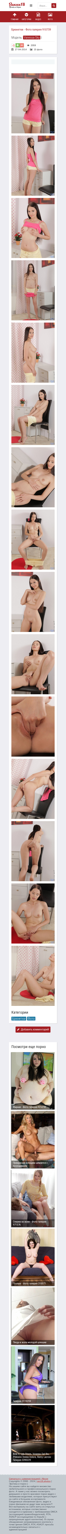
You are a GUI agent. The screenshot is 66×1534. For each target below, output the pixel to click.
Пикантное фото (18, 5)
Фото (50, 19)
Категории (26, 19)
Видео (38, 19)
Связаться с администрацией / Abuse (28, 1478)
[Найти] (53, 5)
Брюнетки (18, 1018)
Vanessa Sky (32, 37)
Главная (14, 19)
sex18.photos (44, 1481)
